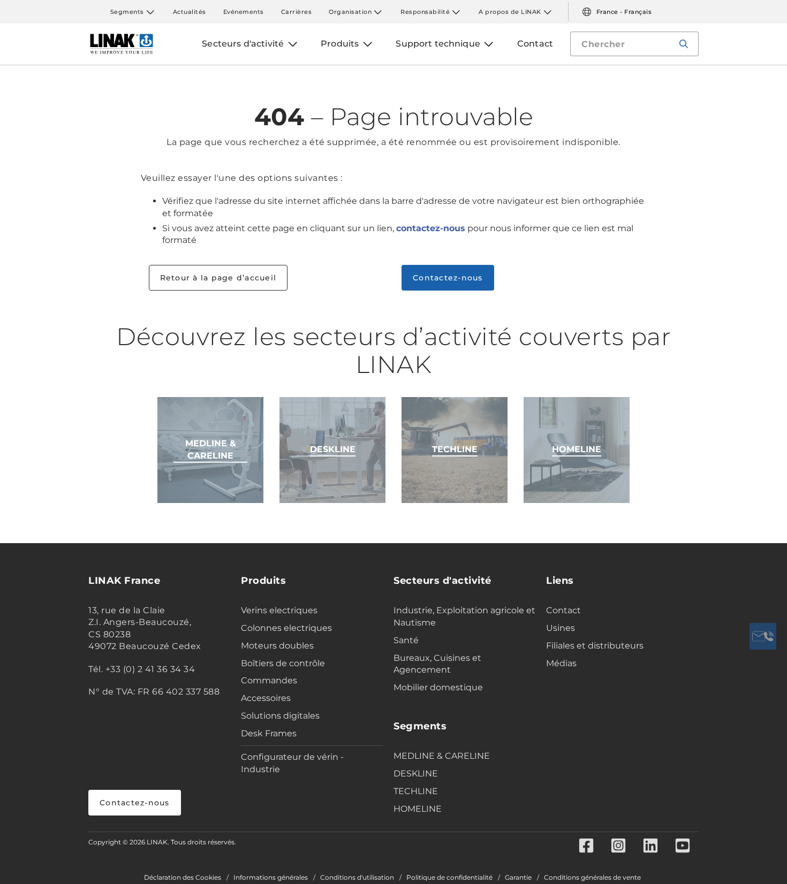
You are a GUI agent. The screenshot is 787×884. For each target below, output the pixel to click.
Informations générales (270, 877)
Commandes (269, 680)
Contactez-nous (448, 278)
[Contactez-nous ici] (763, 636)
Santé (406, 640)
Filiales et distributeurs (595, 646)
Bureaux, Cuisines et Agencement (437, 664)
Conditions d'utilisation (357, 877)
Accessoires (266, 698)
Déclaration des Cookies (182, 877)
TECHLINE (416, 791)
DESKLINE (416, 773)
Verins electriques (279, 610)
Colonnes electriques (286, 628)
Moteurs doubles (277, 646)
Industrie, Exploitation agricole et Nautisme (464, 616)
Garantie (518, 877)
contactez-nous (430, 228)
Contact (563, 610)
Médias (561, 663)
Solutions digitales (280, 716)
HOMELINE (418, 809)
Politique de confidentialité (449, 877)
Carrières (296, 12)
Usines (560, 628)
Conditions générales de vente (592, 877)
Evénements (243, 12)
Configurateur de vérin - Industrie (292, 763)
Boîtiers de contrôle (283, 663)
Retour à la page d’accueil (218, 278)
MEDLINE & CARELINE (442, 756)
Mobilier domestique (438, 687)
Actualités (189, 12)
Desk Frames (269, 733)
